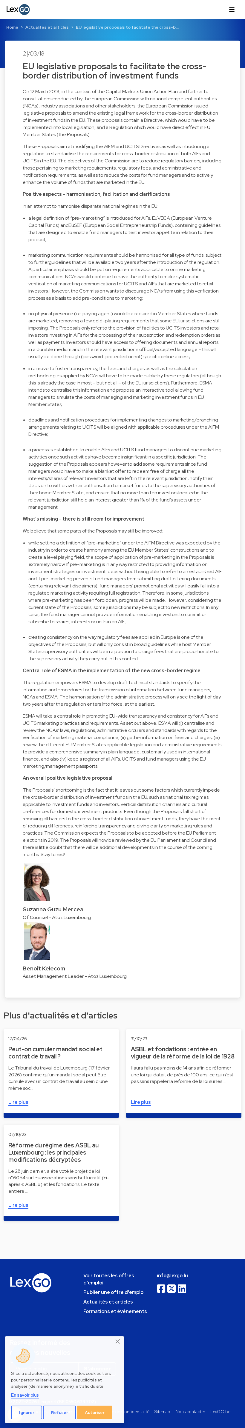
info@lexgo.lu (172, 1275)
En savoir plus (25, 1395)
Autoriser (95, 1412)
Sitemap (162, 1411)
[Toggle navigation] (231, 10)
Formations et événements (115, 1311)
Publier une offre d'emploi (114, 1292)
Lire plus (18, 1102)
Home (12, 27)
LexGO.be (220, 1411)
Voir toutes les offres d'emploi (108, 1279)
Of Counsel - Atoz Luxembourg (57, 917)
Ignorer (26, 1412)
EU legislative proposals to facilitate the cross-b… (127, 27)
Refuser (59, 1412)
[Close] (118, 1341)
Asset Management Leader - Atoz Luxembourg (75, 976)
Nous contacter (190, 1411)
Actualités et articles (47, 27)
